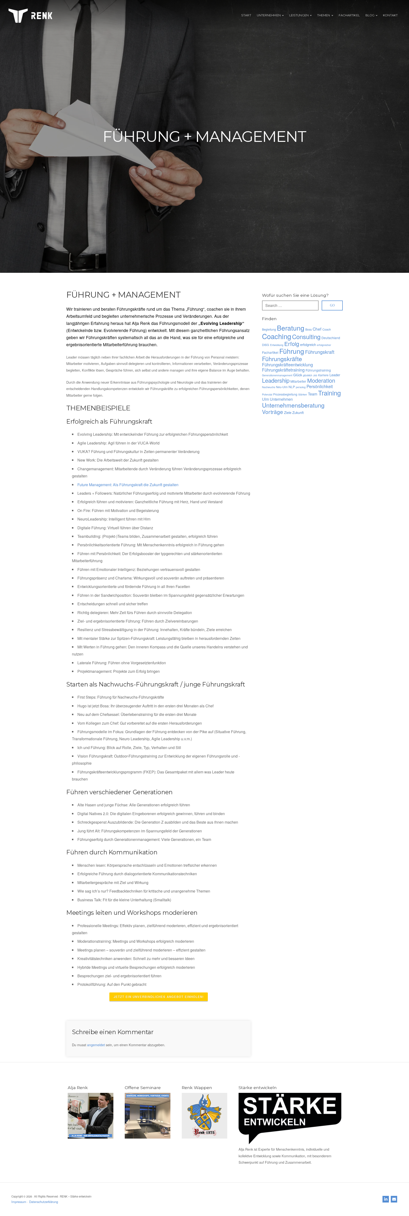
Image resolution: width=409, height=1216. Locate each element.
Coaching (276, 336)
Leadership (275, 380)
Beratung (290, 327)
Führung (291, 351)
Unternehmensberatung (293, 405)
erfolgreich (308, 344)
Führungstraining (318, 370)
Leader (334, 374)
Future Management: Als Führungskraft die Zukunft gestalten (127, 484)
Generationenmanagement (277, 375)
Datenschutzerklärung (43, 1201)
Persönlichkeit (320, 386)
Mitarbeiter (298, 381)
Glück (297, 374)
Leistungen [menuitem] (299, 15)
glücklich (307, 375)
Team (312, 394)
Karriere (323, 375)
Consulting (306, 336)
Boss (308, 329)
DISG (265, 345)
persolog (301, 387)
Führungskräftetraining (283, 370)
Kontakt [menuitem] (390, 15)
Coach (326, 329)
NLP (292, 386)
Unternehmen (281, 399)
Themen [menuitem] (323, 15)
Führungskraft (319, 351)
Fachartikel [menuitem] (349, 15)
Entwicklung (276, 345)
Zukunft (298, 412)
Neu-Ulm (282, 387)
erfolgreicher (324, 345)
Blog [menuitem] (369, 15)
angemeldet (96, 1044)
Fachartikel (270, 352)
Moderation (321, 380)
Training (329, 392)
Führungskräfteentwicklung (287, 364)
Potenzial (267, 394)
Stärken (302, 394)
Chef (317, 329)
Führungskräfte (282, 358)
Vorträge (272, 411)
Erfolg (291, 344)
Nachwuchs (268, 387)
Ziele (287, 412)
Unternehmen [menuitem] (269, 15)
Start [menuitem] (246, 15)
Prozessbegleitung (285, 394)
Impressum (18, 1201)
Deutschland (330, 337)
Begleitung (269, 329)
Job (315, 375)
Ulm (265, 399)
